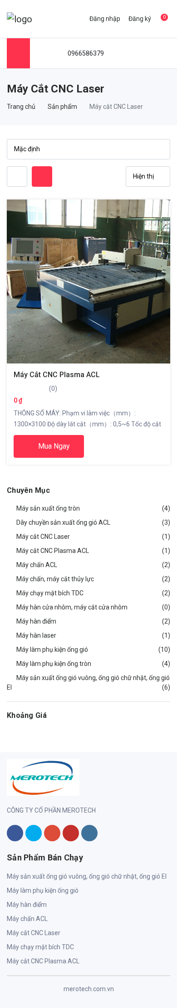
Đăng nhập (104, 18)
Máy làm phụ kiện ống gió (43, 890)
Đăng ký (139, 18)
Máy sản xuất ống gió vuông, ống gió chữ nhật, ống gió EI (87, 876)
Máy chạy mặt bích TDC (40, 947)
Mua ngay (53, 446)
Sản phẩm (62, 106)
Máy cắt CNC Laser (33, 932)
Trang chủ (21, 106)
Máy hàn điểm (27, 904)
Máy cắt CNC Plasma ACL (57, 374)
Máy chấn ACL (27, 918)
